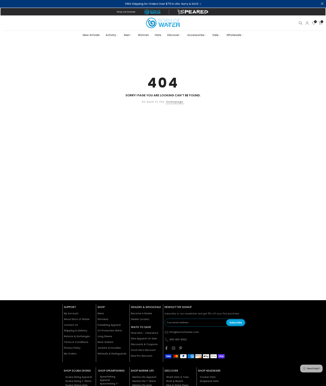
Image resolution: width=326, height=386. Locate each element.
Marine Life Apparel (144, 377)
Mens (100, 313)
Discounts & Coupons (144, 344)
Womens (102, 319)
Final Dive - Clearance (144, 333)
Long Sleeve (104, 336)
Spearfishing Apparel (107, 378)
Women (143, 35)
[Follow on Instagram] (173, 348)
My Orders (70, 353)
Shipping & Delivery (75, 330)
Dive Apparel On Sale (144, 338)
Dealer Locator (140, 319)
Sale (215, 35)
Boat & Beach (174, 381)
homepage (174, 101)
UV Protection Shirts (109, 330)
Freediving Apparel (109, 325)
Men (127, 35)
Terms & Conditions (76, 342)
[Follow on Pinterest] (181, 348)
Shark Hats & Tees (177, 377)
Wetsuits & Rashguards (111, 353)
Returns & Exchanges (77, 336)
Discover (173, 35)
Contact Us (71, 325)
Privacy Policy (72, 348)
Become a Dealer (141, 313)
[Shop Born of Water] (152, 11)
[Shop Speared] (194, 11)
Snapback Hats (209, 381)
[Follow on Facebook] (166, 348)
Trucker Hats (208, 377)
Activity (111, 35)
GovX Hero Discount (143, 350)
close (4, 3)
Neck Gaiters (105, 342)
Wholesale (234, 35)
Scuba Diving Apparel (78, 377)
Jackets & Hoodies (109, 348)
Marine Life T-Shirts (144, 381)
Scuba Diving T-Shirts (78, 381)
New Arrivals (91, 35)
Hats (158, 35)
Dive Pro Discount (141, 356)
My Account (71, 313)
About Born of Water (77, 319)
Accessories (195, 35)
